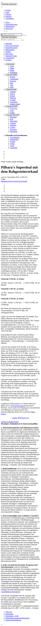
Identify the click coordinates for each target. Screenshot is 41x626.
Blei (11, 83)
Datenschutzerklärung (13, 620)
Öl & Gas (13, 108)
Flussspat (13, 129)
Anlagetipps (9, 58)
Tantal (16, 422)
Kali (11, 119)
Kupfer (8, 10)
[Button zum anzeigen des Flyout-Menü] (2, 2)
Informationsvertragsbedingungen (17, 618)
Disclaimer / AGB (11, 616)
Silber (12, 68)
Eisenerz (8, 16)
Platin (12, 70)
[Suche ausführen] (26, 35)
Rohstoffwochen (11, 24)
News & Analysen (12, 46)
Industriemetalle (11, 75)
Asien (12, 146)
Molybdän (13, 121)
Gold (7, 12)
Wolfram (13, 125)
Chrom (12, 127)
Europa (12, 142)
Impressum (9, 614)
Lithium (8, 14)
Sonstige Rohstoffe (12, 115)
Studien (8, 52)
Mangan (13, 98)
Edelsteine (13, 131)
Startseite (8, 44)
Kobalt (12, 96)
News (7, 22)
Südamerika (14, 139)
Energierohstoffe (11, 106)
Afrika (12, 144)
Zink (11, 85)
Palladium (13, 72)
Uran (12, 111)
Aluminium (9, 18)
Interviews (9, 29)
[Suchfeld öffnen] (6, 31)
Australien (13, 148)
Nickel (12, 94)
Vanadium (13, 102)
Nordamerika (14, 137)
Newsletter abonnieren (9, 4)
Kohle (12, 113)
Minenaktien (9, 26)
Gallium (13, 123)
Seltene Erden (15, 104)
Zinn (11, 87)
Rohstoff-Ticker (11, 56)
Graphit (12, 100)
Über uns (8, 612)
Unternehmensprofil (18, 406)
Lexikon (8, 60)
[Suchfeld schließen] (23, 35)
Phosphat (13, 117)
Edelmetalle (10, 64)
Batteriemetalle (11, 89)
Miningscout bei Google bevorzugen (14, 181)
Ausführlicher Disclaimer (10, 592)
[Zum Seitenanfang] (2, 624)
